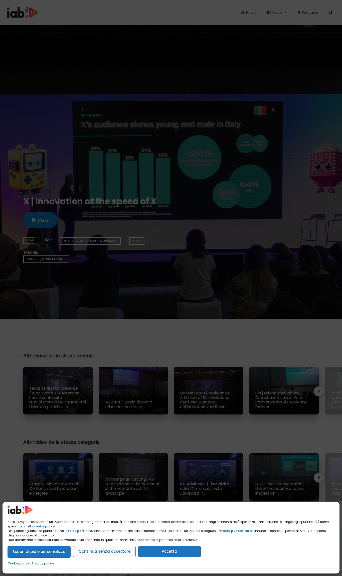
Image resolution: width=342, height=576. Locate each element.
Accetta (169, 551)
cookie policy (44, 526)
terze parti (76, 531)
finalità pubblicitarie (235, 531)
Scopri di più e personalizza (39, 551)
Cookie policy (18, 563)
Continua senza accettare (104, 551)
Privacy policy (43, 563)
